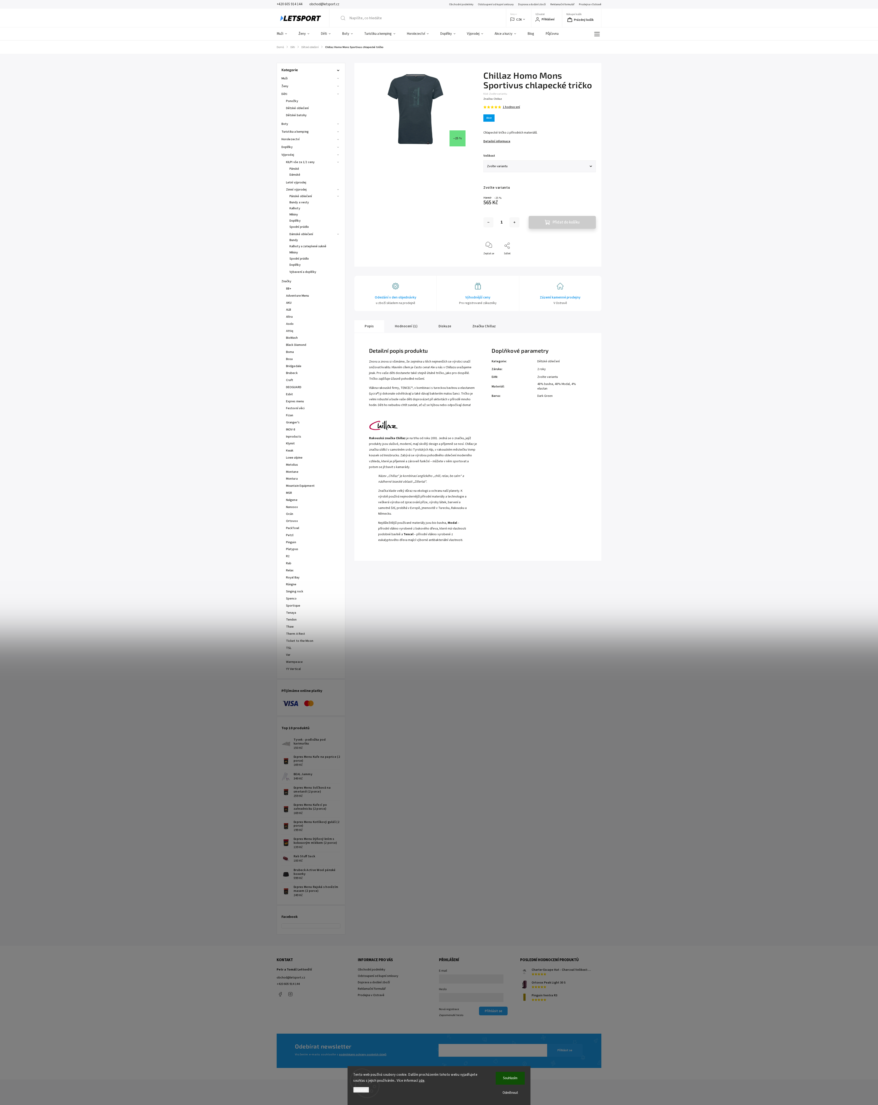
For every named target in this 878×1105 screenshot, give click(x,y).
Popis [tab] (369, 326)
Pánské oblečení (300, 196)
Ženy (284, 86)
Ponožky (292, 101)
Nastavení (361, 1090)
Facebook (280, 994)
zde (422, 1080)
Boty (284, 124)
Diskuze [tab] (445, 326)
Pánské (294, 169)
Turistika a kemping (295, 131)
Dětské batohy (296, 115)
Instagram (290, 994)
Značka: (492, 99)
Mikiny (293, 214)
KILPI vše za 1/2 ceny (300, 162)
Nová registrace (449, 1009)
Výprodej (287, 155)
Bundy (293, 240)
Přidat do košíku (566, 222)
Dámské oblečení (301, 234)
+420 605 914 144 (288, 984)
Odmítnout (510, 1092)
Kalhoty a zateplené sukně (308, 246)
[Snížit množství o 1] (488, 222)
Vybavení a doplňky (302, 272)
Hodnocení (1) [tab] (406, 326)
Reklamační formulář (562, 4)
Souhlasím (510, 1078)
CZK (519, 19)
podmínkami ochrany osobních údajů (362, 1054)
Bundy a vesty (299, 202)
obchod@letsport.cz (291, 977)
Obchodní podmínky (461, 4)
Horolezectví (290, 139)
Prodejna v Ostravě (590, 4)
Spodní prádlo (299, 227)
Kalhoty (294, 208)
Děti (284, 94)
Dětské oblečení (297, 108)
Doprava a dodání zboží (532, 4)
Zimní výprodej (296, 189)
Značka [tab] (484, 326)
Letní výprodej (296, 182)
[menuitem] (285, 33)
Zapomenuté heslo (451, 1015)
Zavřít (588, 261)
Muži (284, 78)
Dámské (294, 174)
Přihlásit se (564, 1050)
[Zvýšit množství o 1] (514, 222)
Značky (286, 281)
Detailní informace (496, 141)
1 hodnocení (511, 107)
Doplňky (287, 147)
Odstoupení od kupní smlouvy (496, 4)
